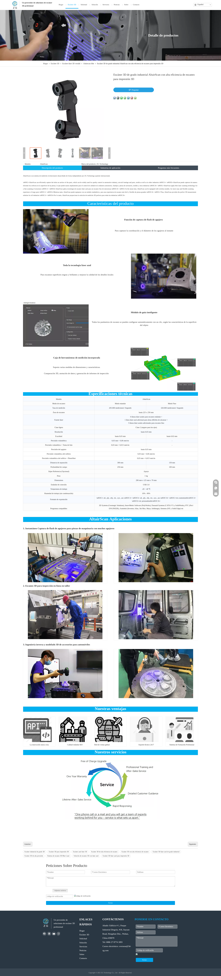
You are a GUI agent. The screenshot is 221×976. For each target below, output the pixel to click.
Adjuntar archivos (60, 890)
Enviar (110, 903)
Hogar (82, 931)
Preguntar (135, 90)
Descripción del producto (52, 168)
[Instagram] (58, 934)
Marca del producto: (88, 164)
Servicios (83, 946)
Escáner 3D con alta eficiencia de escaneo (135, 852)
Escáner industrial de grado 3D (35, 852)
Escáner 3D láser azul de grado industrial (166, 852)
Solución (83, 942)
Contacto (83, 958)
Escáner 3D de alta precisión (34, 856)
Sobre (81, 954)
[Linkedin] (49, 934)
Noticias (82, 950)
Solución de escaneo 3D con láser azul (86, 856)
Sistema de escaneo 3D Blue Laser (58, 856)
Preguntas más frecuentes (168, 168)
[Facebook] (44, 934)
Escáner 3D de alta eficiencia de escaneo (104, 852)
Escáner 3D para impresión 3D (59, 852)
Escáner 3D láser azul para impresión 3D (116, 856)
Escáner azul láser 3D (80, 852)
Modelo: (28, 164)
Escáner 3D (84, 934)
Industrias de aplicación (110, 168)
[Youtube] (54, 934)
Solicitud (83, 938)
